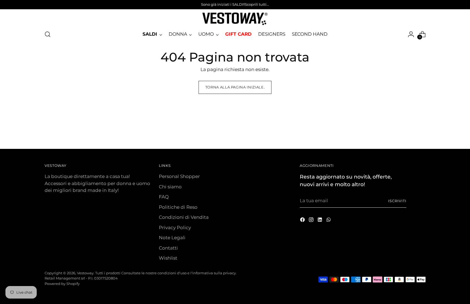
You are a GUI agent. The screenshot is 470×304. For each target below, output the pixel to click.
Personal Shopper (179, 176)
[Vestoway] (235, 19)
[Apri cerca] (47, 34)
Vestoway (85, 273)
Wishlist (168, 258)
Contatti (168, 248)
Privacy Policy (175, 227)
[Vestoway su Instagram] (311, 221)
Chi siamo (170, 186)
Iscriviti (397, 201)
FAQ (164, 196)
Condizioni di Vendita (184, 217)
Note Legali (172, 237)
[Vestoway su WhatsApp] (329, 221)
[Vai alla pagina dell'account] (411, 34)
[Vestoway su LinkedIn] (320, 221)
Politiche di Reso (178, 207)
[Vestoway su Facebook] (303, 221)
